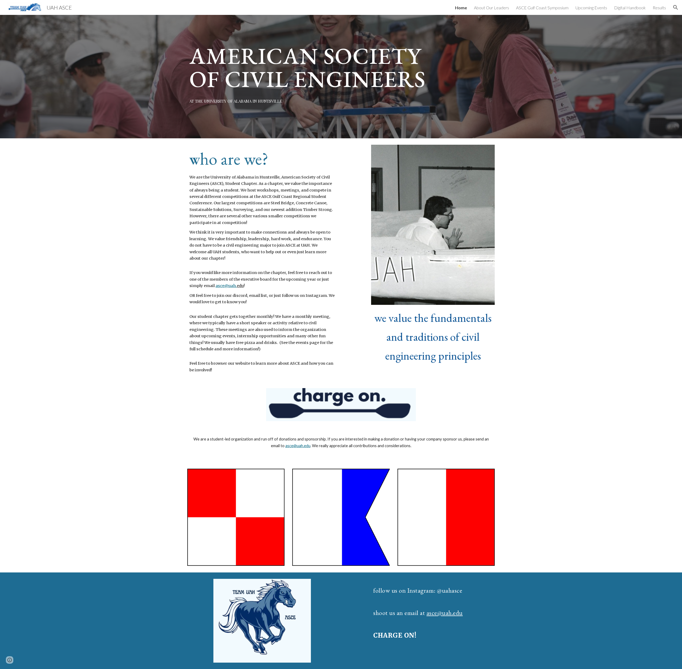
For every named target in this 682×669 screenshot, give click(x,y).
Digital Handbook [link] (630, 7)
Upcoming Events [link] (591, 7)
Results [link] (659, 7)
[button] (675, 7)
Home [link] (461, 7)
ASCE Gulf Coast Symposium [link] (542, 7)
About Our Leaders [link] (491, 7)
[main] (314, 67)
